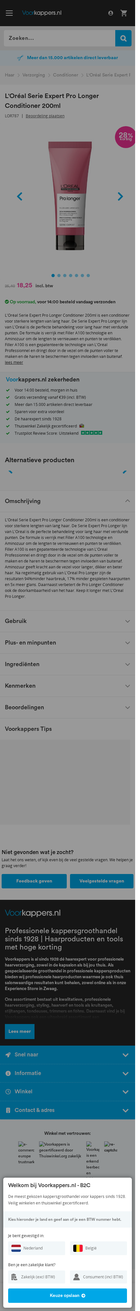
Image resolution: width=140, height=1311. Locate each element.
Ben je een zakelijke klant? (31, 1265)
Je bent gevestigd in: (26, 1235)
